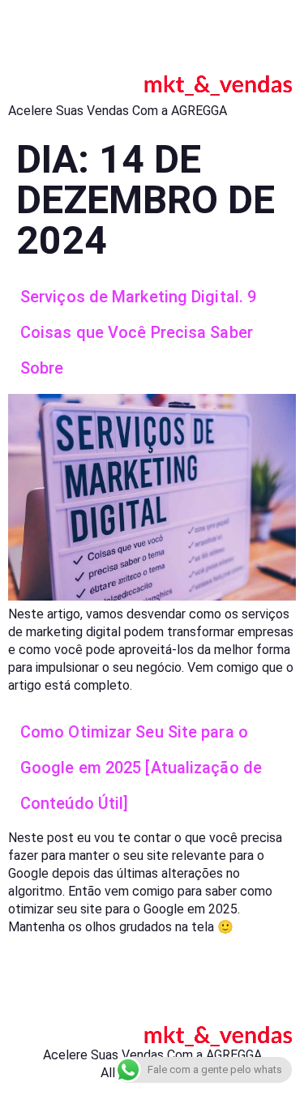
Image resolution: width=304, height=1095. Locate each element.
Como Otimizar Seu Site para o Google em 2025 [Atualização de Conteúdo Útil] (141, 767)
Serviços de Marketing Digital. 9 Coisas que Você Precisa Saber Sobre (138, 332)
